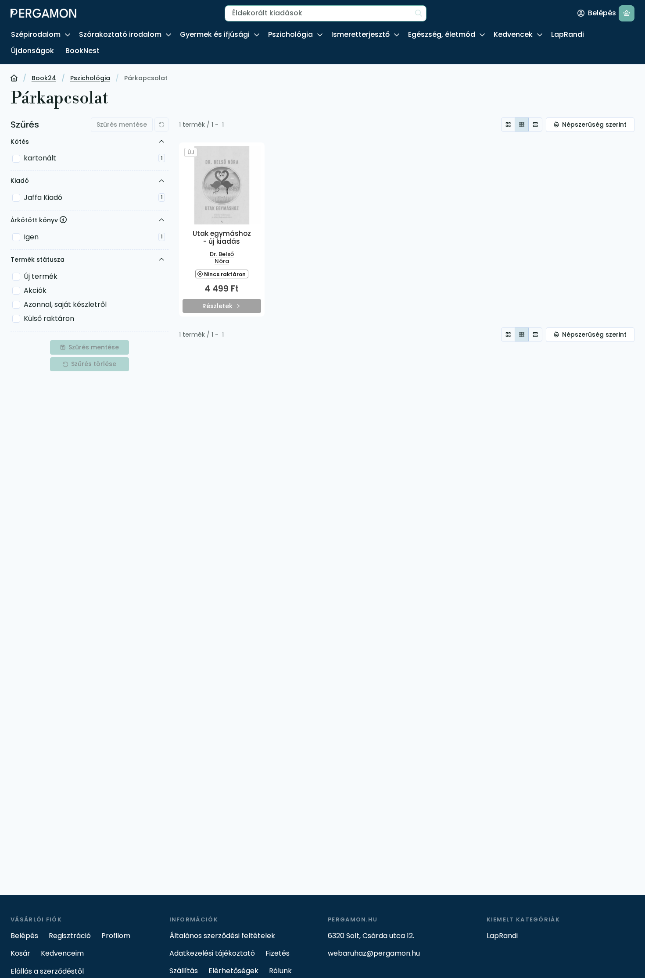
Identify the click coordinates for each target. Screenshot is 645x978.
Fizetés (277, 953)
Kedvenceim (62, 953)
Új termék (40, 276)
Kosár (20, 953)
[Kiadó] (161, 181)
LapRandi (567, 34)
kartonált (93, 158)
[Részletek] (222, 306)
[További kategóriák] (67, 35)
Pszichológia (290, 34)
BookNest (82, 51)
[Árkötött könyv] (161, 220)
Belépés (24, 936)
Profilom (115, 936)
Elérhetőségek (233, 971)
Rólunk (280, 971)
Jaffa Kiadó (93, 197)
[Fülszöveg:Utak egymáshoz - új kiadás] (222, 185)
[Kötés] (161, 142)
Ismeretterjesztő (360, 34)
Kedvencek (513, 34)
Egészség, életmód (441, 34)
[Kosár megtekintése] (626, 13)
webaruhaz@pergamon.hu (374, 953)
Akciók (35, 290)
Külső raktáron (49, 318)
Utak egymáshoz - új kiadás (222, 237)
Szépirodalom (36, 34)
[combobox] (325, 13)
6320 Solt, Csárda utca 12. (371, 936)
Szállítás (183, 971)
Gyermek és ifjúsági (215, 34)
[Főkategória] (14, 79)
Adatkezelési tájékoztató (212, 953)
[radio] (508, 124)
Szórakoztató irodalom (120, 34)
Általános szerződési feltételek (222, 936)
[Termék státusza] (161, 260)
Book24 (44, 78)
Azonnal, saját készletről (65, 304)
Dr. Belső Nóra (222, 257)
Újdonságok (32, 51)
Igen (93, 237)
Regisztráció (70, 936)
